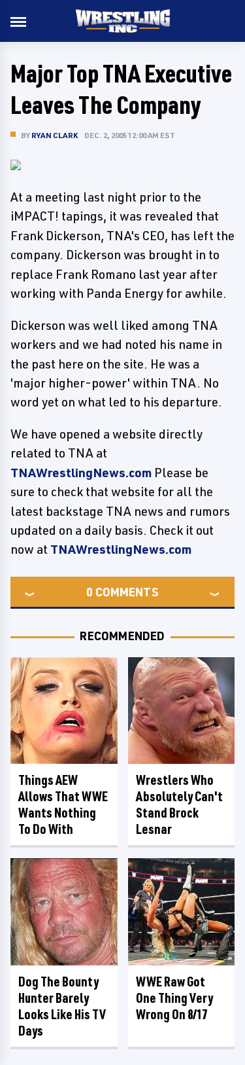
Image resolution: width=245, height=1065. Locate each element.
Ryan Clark (54, 135)
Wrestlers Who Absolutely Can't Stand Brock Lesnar (179, 804)
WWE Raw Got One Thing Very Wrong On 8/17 (174, 997)
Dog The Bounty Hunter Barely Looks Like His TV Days (62, 1006)
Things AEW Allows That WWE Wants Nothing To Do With (63, 804)
